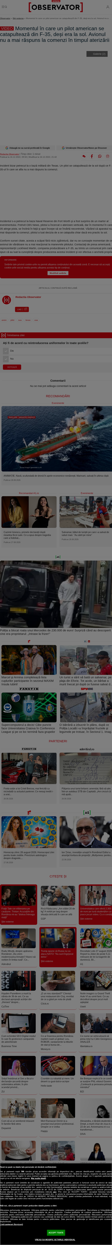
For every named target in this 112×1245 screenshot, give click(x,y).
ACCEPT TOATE (56, 1233)
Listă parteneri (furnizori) (11, 1224)
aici (54, 1192)
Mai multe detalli (38, 1178)
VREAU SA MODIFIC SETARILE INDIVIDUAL (55, 1240)
